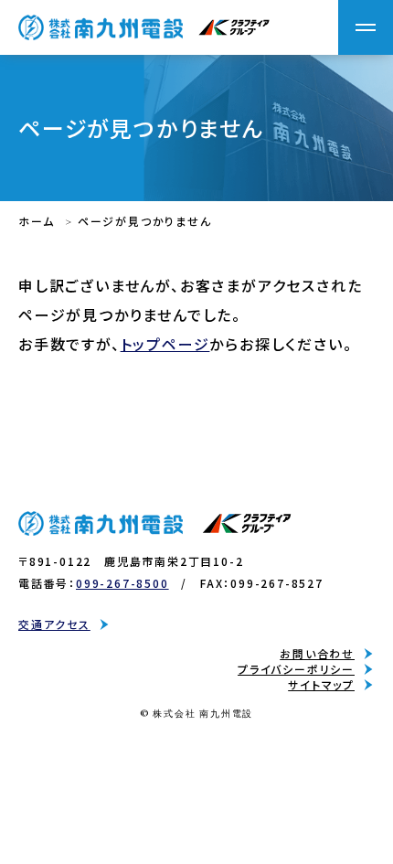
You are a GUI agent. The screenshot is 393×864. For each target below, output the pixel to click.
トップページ (165, 344)
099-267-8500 (122, 583)
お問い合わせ (317, 653)
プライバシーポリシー (296, 669)
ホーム (36, 221)
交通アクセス (54, 624)
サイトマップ (321, 684)
